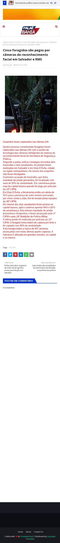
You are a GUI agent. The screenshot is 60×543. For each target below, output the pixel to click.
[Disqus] (30, 391)
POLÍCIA (18, 42)
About (28, 532)
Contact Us (38, 532)
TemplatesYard (26, 536)
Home (20, 532)
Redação (8, 65)
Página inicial (8, 42)
